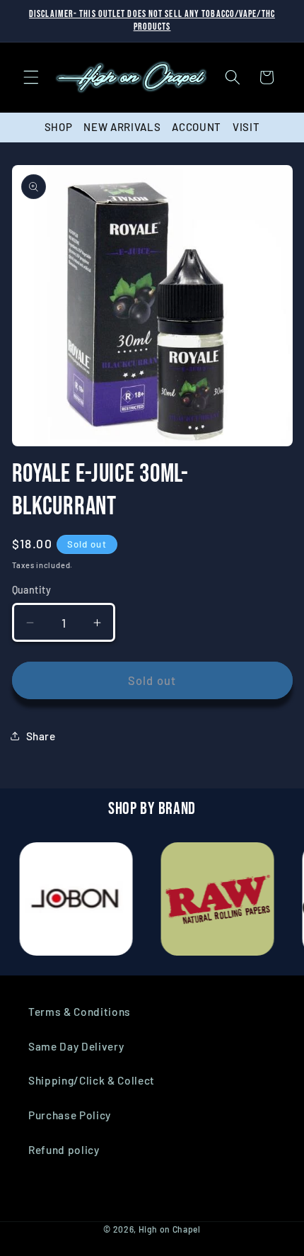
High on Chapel (170, 1229)
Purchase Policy (69, 1115)
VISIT (246, 126)
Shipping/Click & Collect (91, 1080)
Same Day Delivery (76, 1046)
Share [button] (41, 736)
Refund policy (64, 1149)
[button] (31, 77)
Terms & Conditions (79, 1011)
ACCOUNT (196, 126)
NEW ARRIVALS (121, 126)
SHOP (59, 126)
